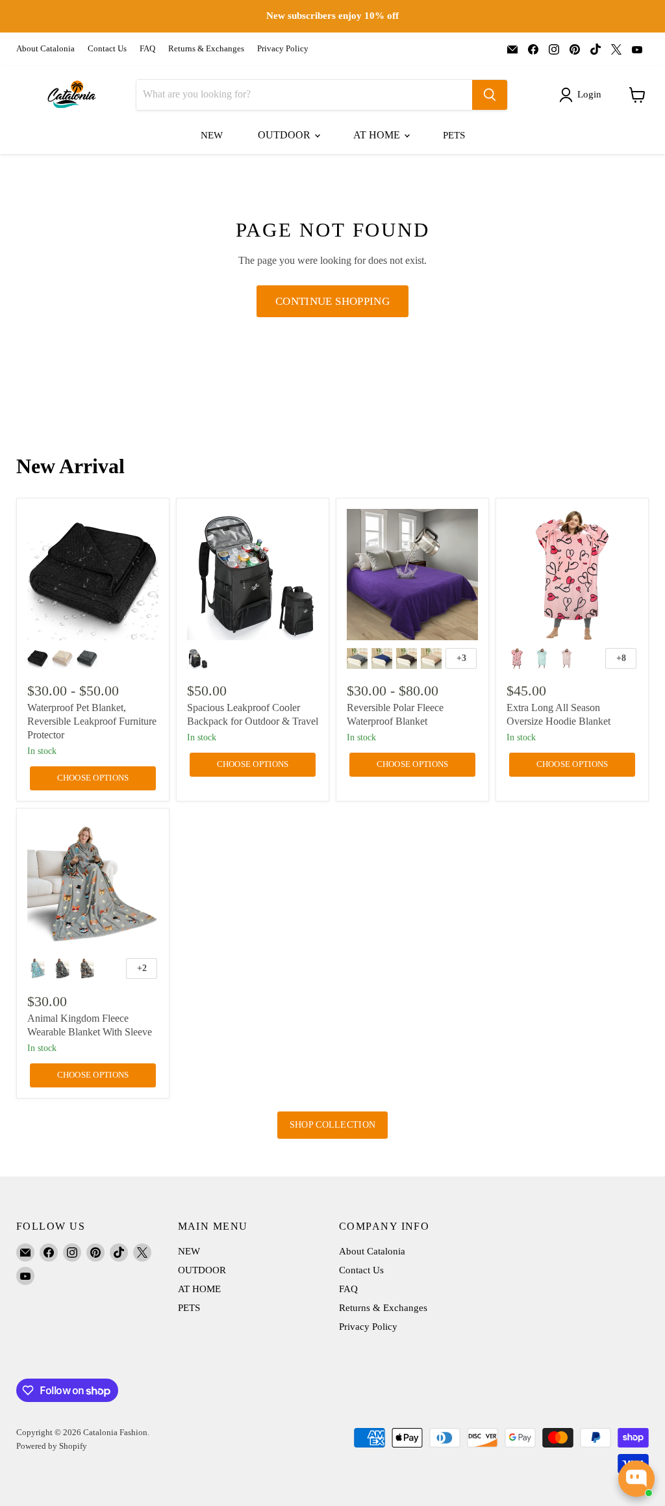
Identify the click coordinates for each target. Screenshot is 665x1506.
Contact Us (107, 48)
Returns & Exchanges (206, 48)
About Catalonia (45, 48)
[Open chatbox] (636, 1479)
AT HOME (378, 134)
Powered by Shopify (51, 1446)
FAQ (147, 48)
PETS (454, 135)
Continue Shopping (332, 301)
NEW (212, 135)
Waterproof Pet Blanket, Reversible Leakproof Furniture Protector (92, 721)
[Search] (489, 95)
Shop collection (332, 1125)
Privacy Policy (282, 48)
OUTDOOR (285, 134)
